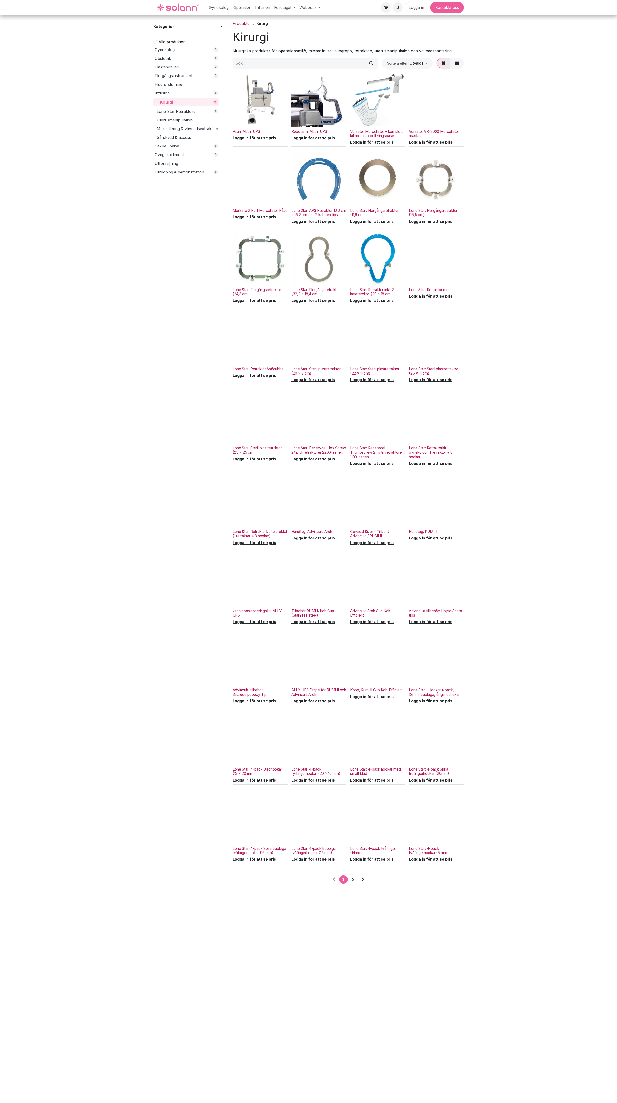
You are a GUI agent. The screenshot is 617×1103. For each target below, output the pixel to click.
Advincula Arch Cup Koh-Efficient (371, 613)
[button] (398, 7)
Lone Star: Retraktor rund (429, 289)
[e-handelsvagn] (386, 7)
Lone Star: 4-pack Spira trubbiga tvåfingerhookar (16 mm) (259, 850)
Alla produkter (171, 41)
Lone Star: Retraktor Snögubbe (258, 369)
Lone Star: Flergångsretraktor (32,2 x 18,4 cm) (315, 291)
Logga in (416, 7)
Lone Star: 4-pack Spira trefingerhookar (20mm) (429, 771)
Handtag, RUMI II (423, 531)
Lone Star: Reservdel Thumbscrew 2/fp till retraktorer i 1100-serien (377, 452)
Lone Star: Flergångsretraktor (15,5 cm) (433, 212)
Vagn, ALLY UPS (246, 131)
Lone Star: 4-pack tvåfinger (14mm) (373, 850)
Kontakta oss (447, 7)
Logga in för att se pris (254, 138)
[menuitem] (219, 7)
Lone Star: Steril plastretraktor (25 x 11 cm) (433, 371)
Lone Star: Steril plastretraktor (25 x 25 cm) (257, 450)
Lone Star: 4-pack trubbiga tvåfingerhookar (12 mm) (313, 850)
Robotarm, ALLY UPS (309, 131)
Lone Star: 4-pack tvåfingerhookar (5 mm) (429, 850)
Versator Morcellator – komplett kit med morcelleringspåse (376, 133)
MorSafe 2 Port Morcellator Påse (260, 210)
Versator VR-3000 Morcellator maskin (434, 133)
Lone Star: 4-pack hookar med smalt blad (375, 771)
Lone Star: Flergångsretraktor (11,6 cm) (374, 212)
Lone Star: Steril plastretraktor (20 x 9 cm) (316, 371)
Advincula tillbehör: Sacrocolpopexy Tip (250, 692)
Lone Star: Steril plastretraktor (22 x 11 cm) (374, 371)
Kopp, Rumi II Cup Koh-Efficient (376, 690)
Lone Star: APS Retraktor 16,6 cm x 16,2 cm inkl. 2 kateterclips (318, 212)
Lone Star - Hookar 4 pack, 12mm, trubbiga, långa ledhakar (434, 692)
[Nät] (443, 63)
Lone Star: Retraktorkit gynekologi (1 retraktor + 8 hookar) (431, 452)
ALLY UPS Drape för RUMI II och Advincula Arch (318, 692)
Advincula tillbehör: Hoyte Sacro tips (435, 613)
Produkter (242, 23)
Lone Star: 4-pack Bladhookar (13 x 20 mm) (257, 771)
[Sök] (371, 63)
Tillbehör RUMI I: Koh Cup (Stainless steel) (312, 613)
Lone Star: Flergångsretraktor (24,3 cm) (257, 291)
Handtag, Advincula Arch (311, 531)
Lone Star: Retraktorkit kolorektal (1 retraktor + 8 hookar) (260, 533)
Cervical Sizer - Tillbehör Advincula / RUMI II (370, 533)
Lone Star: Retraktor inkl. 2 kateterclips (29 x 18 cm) (372, 291)
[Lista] (457, 63)
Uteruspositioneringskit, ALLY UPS (257, 613)
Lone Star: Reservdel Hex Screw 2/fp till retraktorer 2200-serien (318, 450)
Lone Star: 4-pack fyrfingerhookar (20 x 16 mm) (315, 771)
